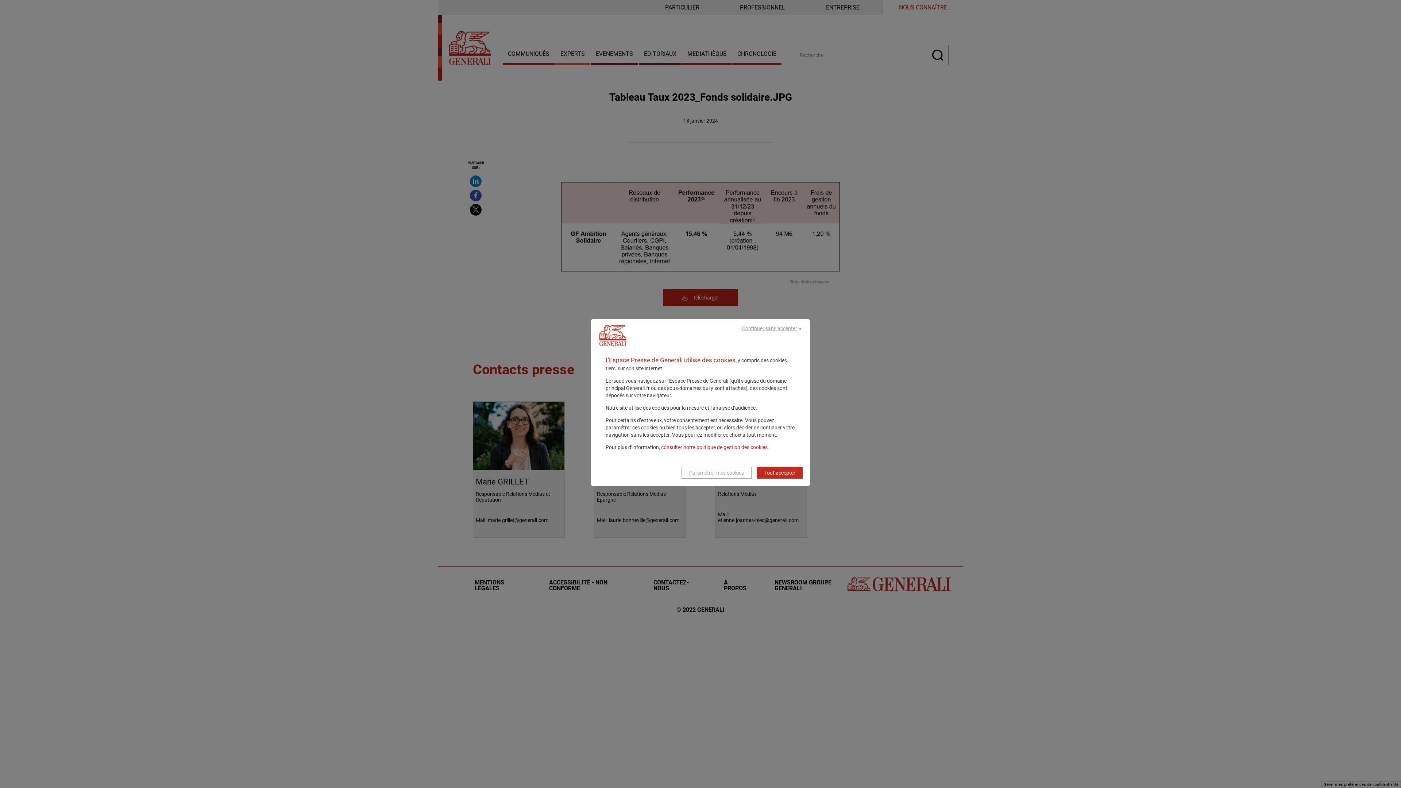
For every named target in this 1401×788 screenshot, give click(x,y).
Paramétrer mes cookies (716, 473)
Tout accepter (779, 473)
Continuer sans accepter (769, 328)
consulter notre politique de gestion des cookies (714, 447)
